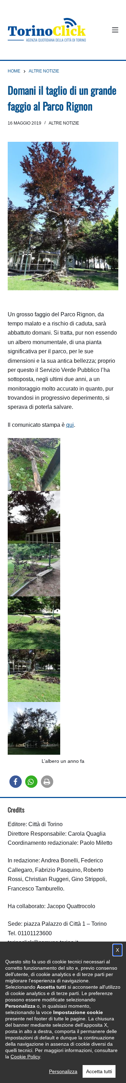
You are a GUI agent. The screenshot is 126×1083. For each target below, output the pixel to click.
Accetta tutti (99, 1071)
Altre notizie (64, 123)
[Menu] (115, 30)
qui (70, 425)
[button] (15, 781)
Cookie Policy (25, 1056)
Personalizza (63, 1071)
